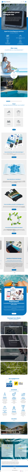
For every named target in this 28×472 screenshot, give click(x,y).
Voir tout (14, 420)
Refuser (15, 468)
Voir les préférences (14, 470)
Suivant (14, 129)
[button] (27, 460)
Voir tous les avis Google (25, 441)
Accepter (14, 466)
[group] (14, 101)
